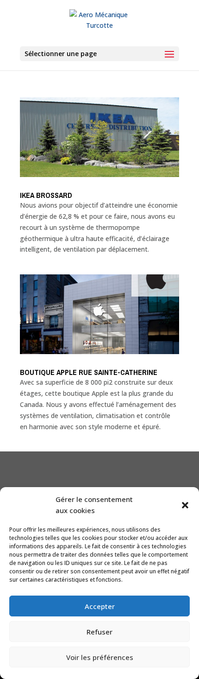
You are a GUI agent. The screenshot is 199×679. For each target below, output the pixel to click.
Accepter (100, 606)
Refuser (99, 631)
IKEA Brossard (46, 195)
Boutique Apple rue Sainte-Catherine (89, 372)
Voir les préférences (99, 657)
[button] (185, 505)
